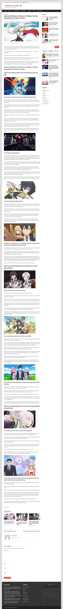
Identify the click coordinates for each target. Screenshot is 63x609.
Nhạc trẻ (10, 10)
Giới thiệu (11, 2)
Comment (6, 550)
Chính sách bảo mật (22, 2)
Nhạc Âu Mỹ (45, 95)
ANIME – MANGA (40, 10)
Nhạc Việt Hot (23, 10)
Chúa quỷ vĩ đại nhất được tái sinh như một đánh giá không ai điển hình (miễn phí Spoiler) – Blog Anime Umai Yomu (54, 75)
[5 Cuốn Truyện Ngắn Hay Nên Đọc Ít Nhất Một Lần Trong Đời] (45, 20)
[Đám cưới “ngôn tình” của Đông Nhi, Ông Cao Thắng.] (45, 37)
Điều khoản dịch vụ (16, 2)
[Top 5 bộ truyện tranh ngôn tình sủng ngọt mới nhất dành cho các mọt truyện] (9, 519)
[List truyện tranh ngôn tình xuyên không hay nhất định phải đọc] (22, 521)
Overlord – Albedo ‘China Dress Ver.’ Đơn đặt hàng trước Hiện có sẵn (53, 81)
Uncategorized (45, 103)
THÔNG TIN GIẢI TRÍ (13, 6)
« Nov (43, 601)
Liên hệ (27, 2)
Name (5, 563)
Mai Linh (11, 19)
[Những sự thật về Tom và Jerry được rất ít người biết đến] (45, 32)
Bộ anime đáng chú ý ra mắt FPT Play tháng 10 (54, 60)
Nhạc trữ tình (16, 10)
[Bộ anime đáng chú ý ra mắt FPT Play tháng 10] (45, 63)
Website (5, 572)
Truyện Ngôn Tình (26, 599)
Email (5, 568)
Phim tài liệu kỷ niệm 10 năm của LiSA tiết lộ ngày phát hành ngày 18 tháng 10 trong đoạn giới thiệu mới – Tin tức (54, 67)
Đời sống (29, 10)
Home (6, 10)
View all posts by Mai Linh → (15, 537)
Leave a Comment (16, 19)
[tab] (45, 51)
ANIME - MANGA (6, 14)
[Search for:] (50, 47)
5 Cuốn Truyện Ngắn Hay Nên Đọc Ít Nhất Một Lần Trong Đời (53, 17)
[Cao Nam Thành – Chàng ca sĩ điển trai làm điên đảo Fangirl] (45, 43)
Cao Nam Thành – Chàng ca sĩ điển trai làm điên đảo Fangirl (54, 40)
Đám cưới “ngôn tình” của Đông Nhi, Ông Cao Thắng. (54, 35)
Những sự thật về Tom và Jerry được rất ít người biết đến (54, 29)
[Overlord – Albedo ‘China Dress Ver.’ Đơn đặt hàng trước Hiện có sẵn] (45, 84)
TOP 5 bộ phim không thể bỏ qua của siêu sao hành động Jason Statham (53, 23)
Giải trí (34, 10)
